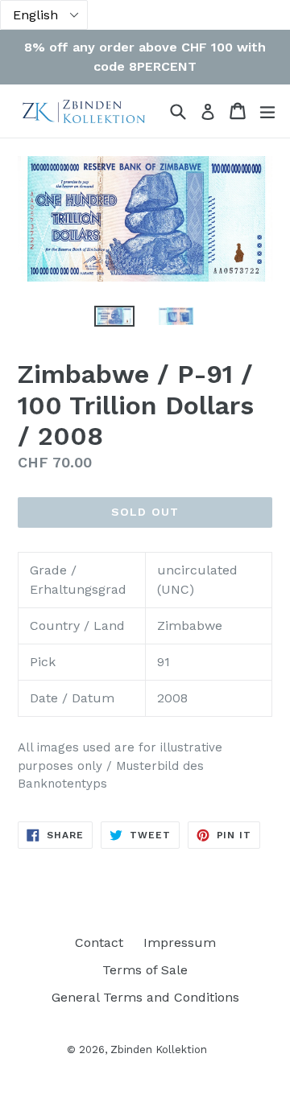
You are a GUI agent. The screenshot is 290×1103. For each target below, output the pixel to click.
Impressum (179, 942)
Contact (99, 942)
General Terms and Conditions (145, 997)
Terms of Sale (145, 969)
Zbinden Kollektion (158, 1049)
